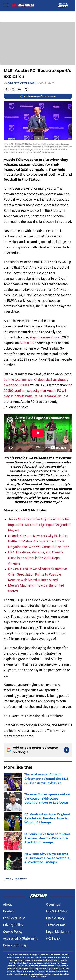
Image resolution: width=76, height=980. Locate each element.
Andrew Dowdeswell (22, 82)
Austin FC (27, 343)
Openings (53, 904)
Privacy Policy (13, 925)
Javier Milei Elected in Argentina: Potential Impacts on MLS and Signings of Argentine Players (39, 524)
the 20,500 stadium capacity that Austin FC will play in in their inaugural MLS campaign (38, 390)
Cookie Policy (13, 932)
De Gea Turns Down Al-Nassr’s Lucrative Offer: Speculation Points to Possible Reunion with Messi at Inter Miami (37, 574)
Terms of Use (56, 925)
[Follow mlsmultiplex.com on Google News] (66, 750)
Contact (9, 911)
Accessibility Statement (20, 938)
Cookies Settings (15, 945)
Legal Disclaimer (58, 932)
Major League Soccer (45, 337)
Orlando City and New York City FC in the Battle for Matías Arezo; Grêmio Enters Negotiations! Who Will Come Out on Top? (38, 541)
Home (7, 878)
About (7, 904)
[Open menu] (6, 5)
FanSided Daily (14, 918)
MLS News (21, 878)
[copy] (26, 89)
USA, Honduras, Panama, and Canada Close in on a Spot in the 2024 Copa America (35, 557)
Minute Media (21, 955)
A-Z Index (53, 938)
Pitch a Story (55, 918)
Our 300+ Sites (57, 911)
